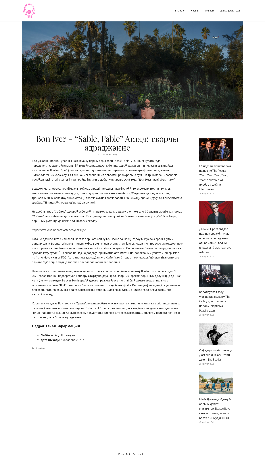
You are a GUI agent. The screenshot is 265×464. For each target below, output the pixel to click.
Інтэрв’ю (179, 10)
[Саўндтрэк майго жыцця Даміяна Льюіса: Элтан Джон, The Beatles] (216, 343)
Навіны (195, 10)
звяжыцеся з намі (230, 10)
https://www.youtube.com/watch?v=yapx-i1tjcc (59, 230)
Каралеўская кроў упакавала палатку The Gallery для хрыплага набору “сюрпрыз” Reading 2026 (214, 301)
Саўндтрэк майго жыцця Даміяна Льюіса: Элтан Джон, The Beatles (215, 355)
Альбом (209, 10)
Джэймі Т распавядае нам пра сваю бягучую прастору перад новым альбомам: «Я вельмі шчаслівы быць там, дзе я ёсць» (215, 241)
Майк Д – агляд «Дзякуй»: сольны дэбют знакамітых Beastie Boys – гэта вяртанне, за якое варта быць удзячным (215, 409)
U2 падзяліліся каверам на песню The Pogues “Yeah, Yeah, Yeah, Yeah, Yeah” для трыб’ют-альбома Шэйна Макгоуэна (215, 178)
